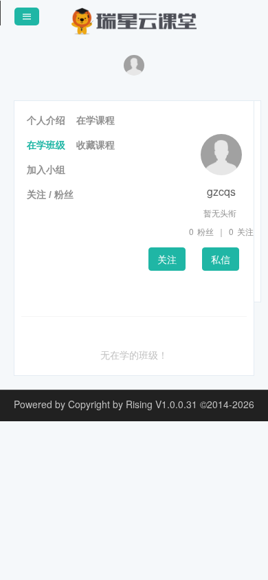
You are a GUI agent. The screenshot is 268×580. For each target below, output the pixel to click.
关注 (167, 259)
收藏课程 (95, 145)
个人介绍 (46, 120)
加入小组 (46, 169)
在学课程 (95, 120)
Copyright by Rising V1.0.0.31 (132, 404)
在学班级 (46, 145)
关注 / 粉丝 (50, 194)
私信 (220, 259)
